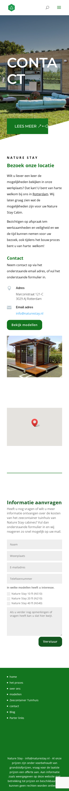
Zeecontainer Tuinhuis (24, 700)
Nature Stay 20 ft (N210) (27, 598)
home (13, 677)
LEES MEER (26, 126)
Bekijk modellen (25, 325)
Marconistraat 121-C (29, 294)
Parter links (17, 718)
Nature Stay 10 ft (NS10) (27, 593)
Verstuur (50, 641)
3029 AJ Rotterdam (29, 299)
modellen (16, 694)
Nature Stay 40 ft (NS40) (27, 603)
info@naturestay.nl (29, 313)
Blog (12, 712)
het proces (16, 682)
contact (14, 706)
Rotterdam (40, 194)
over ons (15, 688)
